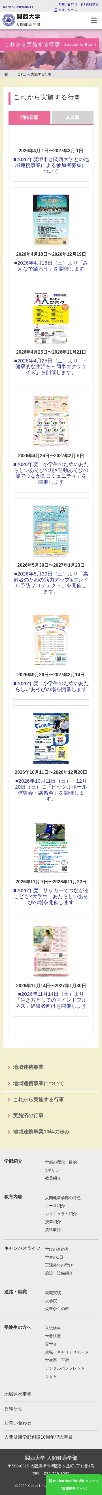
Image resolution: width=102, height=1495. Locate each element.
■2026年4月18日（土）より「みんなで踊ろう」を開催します (51, 266)
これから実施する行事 (38, 1099)
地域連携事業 (28, 1067)
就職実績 (53, 1292)
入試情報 (53, 1328)
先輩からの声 (57, 1308)
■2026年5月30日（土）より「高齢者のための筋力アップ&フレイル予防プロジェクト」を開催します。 (51, 582)
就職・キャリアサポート (67, 1352)
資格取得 (53, 1229)
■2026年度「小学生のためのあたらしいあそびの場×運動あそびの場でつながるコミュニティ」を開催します (51, 473)
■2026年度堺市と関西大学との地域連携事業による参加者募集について (51, 165)
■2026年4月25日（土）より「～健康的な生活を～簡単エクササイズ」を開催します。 (51, 367)
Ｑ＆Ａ (51, 1376)
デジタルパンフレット (65, 1368)
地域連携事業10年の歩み (41, 1132)
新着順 (72, 117)
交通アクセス (67, 10)
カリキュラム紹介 (61, 1213)
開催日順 (29, 117)
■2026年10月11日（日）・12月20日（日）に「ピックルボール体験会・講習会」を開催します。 (51, 789)
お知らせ (13, 1408)
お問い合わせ (67, 4)
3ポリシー (54, 1170)
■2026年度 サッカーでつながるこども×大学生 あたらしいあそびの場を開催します (51, 896)
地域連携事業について (38, 1083)
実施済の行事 (28, 1115)
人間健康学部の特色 (63, 1197)
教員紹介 (53, 1178)
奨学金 (51, 1344)
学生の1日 (54, 1257)
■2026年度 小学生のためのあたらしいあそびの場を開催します (51, 686)
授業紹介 (53, 1221)
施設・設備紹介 (59, 1273)
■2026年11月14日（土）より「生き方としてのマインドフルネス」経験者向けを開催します (51, 1000)
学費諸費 (53, 1336)
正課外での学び (59, 1265)
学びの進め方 (57, 1249)
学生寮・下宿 (57, 1360)
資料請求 (92, 4)
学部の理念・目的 (61, 1162)
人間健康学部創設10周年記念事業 (38, 1437)
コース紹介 (55, 1205)
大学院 (51, 1300)
